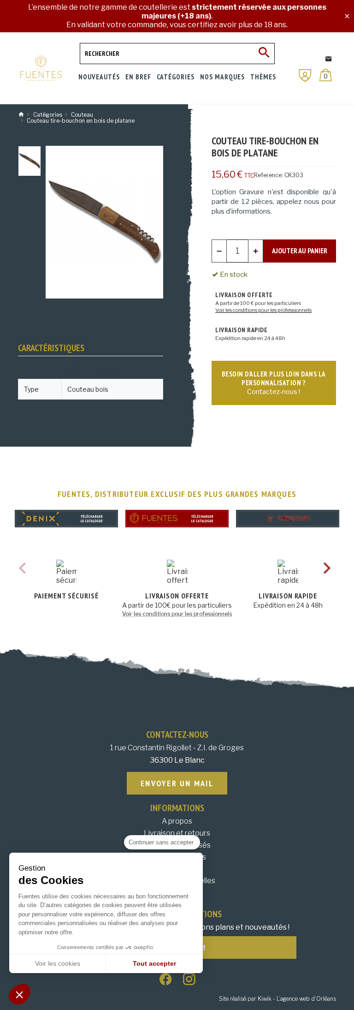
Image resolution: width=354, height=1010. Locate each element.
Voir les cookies (57, 963)
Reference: (268, 175)
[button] (19, 994)
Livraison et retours (177, 833)
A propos (177, 821)
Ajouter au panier (299, 250)
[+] (255, 251)
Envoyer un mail (177, 783)
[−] (219, 251)
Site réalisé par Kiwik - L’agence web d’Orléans (277, 998)
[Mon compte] (305, 75)
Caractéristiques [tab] (51, 348)
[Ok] (264, 53)
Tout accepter (154, 963)
